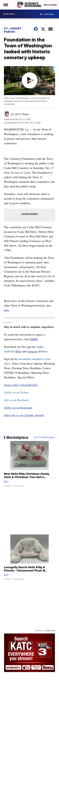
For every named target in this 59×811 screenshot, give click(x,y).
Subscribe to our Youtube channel (24, 415)
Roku (18, 351)
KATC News (22, 114)
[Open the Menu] (5, 5)
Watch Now (49, 5)
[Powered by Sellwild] (50, 630)
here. (7, 310)
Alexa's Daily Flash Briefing (21, 385)
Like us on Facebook (16, 400)
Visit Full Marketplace (44, 437)
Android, (9, 351)
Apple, (40, 347)
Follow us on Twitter (16, 392)
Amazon (33, 351)
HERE (34, 339)
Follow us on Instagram (18, 407)
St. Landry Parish (12, 30)
